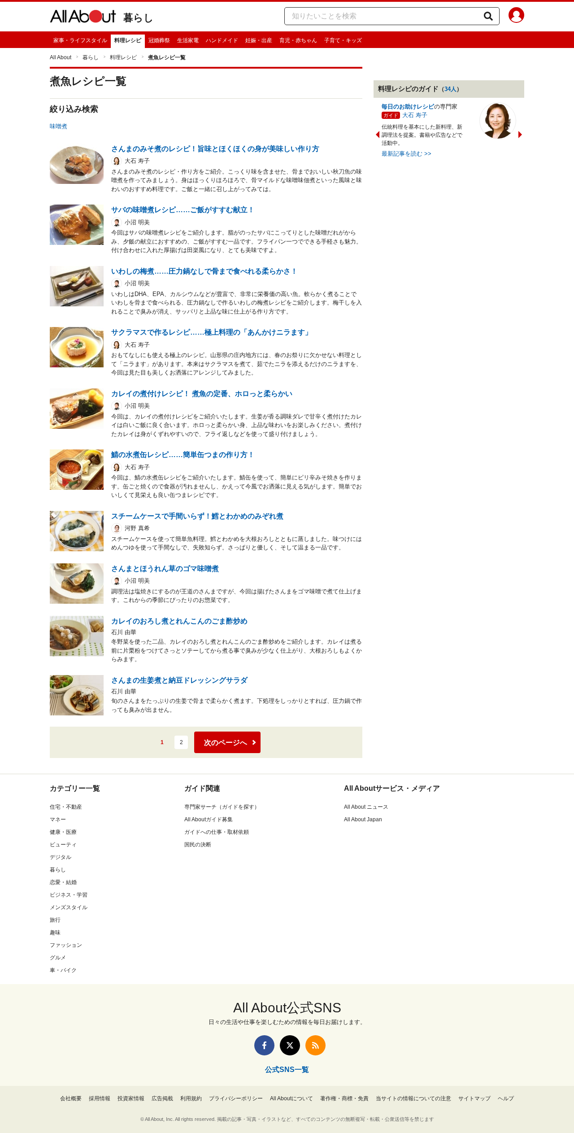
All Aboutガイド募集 (208, 819)
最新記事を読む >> (406, 153)
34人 (450, 89)
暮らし (138, 17)
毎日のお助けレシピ (408, 106)
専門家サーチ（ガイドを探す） (222, 807)
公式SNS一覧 (287, 1069)
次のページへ (225, 742)
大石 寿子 (414, 115)
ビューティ (63, 844)
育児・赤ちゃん (298, 40)
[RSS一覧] (315, 1045)
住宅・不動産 (66, 807)
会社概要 (71, 1098)
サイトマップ (474, 1098)
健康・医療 (63, 832)
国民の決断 (197, 844)
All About (60, 57)
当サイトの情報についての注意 (413, 1098)
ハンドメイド (222, 40)
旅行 (55, 920)
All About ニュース (366, 807)
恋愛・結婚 (63, 882)
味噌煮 (58, 126)
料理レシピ (127, 40)
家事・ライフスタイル (80, 40)
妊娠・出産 (258, 40)
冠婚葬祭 (159, 40)
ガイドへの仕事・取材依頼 (216, 832)
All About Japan (363, 819)
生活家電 (188, 40)
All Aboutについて (291, 1098)
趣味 (55, 932)
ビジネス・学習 (68, 895)
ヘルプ (506, 1098)
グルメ (58, 957)
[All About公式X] (290, 1045)
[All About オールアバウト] (83, 18)
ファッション (66, 945)
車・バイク (63, 970)
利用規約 (191, 1098)
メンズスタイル (68, 907)
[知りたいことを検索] (488, 16)
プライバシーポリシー (236, 1098)
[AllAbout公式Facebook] (264, 1045)
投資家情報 (130, 1098)
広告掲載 (162, 1098)
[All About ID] (516, 16)
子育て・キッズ (343, 40)
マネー (58, 819)
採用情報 (99, 1098)
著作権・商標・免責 (344, 1098)
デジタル (60, 857)
